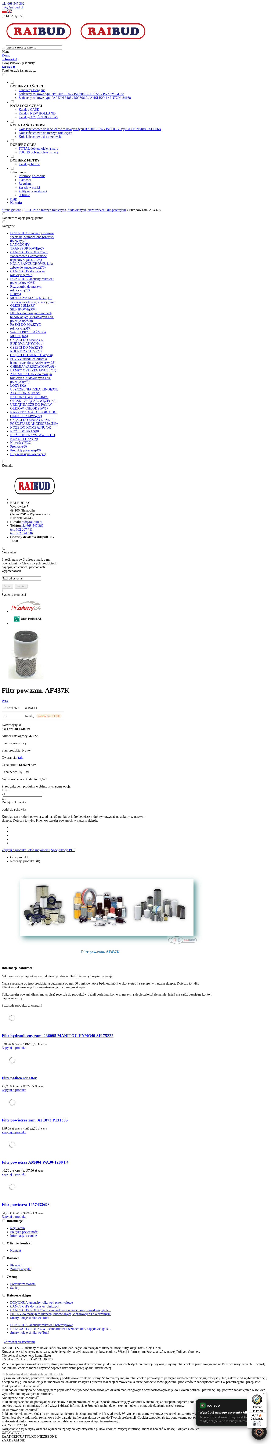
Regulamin (26, 183)
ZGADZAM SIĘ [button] (13, 1440)
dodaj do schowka (14, 809)
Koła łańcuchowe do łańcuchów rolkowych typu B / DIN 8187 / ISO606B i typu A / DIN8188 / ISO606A (90, 129)
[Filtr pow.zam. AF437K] (28, 680)
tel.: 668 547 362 (13, 3)
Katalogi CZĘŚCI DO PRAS (38, 117)
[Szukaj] (3, 48)
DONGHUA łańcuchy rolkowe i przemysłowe (41, 1302)
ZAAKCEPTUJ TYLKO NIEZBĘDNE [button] (29, 1436)
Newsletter (9, 552)
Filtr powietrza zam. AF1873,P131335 (35, 1120)
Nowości (20, 442)
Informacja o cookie (32, 176)
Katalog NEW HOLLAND (37, 113)
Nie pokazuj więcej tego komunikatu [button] (26, 1355)
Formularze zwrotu (23, 1284)
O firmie (24, 195)
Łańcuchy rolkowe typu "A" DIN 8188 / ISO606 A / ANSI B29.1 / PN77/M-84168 (75, 97)
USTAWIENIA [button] (12, 1432)
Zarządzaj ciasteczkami (19, 1342)
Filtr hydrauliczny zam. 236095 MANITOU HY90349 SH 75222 (57, 1035)
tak (20, 757)
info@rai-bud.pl (12, 7)
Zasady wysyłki (29, 187)
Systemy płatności (14, 594)
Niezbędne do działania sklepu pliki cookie (34, 1374)
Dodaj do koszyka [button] (14, 802)
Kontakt (7, 465)
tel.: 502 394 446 (21, 533)
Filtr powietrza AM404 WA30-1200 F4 (35, 1162)
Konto (6, 55)
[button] (4, 12)
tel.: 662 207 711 (21, 529)
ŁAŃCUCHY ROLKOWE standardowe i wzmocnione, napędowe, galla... (60, 1310)
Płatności (25, 180)
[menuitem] (139, 90)
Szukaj (14, 1288)
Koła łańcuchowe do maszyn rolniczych (45, 133)
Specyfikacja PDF (63, 850)
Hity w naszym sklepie (28, 454)
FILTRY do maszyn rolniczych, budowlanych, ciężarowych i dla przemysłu (60, 1314)
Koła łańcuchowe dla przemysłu (40, 136)
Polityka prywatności (33, 191)
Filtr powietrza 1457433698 (26, 1204)
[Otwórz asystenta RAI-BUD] (259, 1432)
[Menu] (264, 1394)
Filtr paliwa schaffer (19, 1078)
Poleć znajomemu (38, 850)
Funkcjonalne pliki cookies (20, 1386)
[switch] (257, 1423)
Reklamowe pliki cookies (19, 1410)
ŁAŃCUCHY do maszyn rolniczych (34, 1306)
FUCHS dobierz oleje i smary (38, 152)
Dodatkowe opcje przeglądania (22, 218)
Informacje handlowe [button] (17, 968)
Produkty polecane (25, 450)
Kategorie (8, 226)
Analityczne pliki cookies (19, 1398)
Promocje (18, 446)
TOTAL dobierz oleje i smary (38, 148)
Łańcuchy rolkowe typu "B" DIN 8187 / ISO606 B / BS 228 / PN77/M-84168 (71, 94)
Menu (6, 51)
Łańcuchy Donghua (32, 90)
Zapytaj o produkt (14, 850)
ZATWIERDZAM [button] (14, 1425)
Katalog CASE (29, 109)
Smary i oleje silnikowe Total (29, 1318)
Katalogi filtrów (29, 164)
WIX (5, 701)
